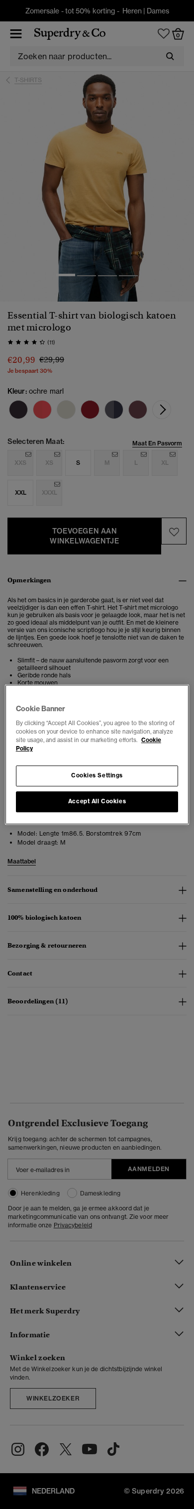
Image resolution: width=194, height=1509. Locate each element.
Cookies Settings (97, 775)
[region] (97, 754)
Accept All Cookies (97, 801)
